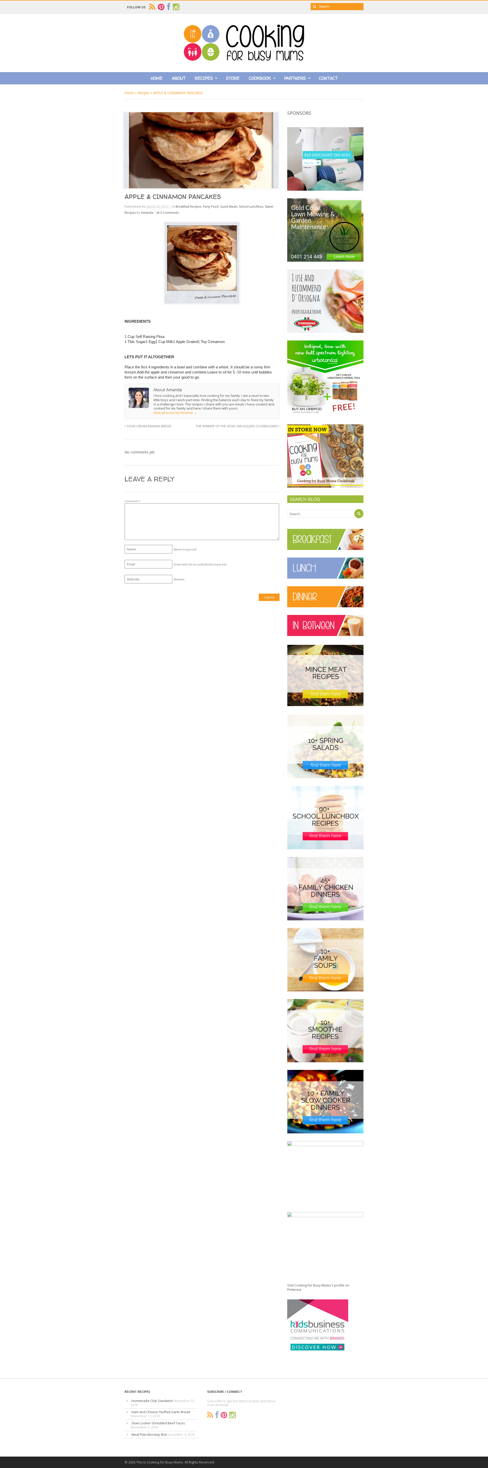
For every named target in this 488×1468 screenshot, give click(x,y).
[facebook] (169, 7)
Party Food (211, 206)
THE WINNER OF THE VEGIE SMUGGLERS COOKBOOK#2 (237, 426)
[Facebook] (217, 1415)
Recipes (204, 78)
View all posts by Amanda (175, 412)
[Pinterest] (224, 1415)
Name (185, 549)
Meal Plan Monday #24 (148, 1434)
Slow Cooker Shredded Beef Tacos (158, 1423)
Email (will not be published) (200, 564)
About (179, 78)
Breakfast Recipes (188, 206)
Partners (295, 78)
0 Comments (169, 212)
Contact (328, 78)
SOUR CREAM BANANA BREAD (148, 426)
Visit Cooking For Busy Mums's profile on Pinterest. (318, 1287)
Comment (133, 501)
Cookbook (260, 78)
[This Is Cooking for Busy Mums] (244, 59)
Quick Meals (228, 206)
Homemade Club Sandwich (152, 1400)
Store (233, 78)
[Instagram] (232, 1415)
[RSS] (210, 1415)
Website (179, 579)
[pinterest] (161, 7)
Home (157, 78)
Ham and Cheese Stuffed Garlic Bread (160, 1412)
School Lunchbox (251, 206)
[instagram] (176, 7)
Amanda (147, 212)
